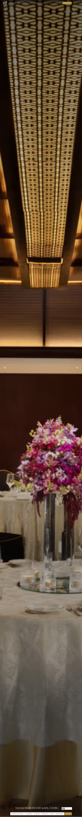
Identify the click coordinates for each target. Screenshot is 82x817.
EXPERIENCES (25, 3)
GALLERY (68, 808)
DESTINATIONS (13, 3)
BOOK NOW (68, 813)
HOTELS (19, 3)
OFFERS (31, 3)
